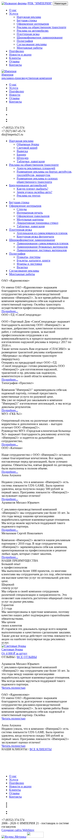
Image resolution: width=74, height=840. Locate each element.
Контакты (15, 64)
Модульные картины (30, 219)
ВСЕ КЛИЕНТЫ (41, 749)
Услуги (13, 88)
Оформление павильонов (33, 216)
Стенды (22, 209)
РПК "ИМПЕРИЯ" (40, 3)
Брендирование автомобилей (28, 185)
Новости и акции (20, 54)
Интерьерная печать (30, 212)
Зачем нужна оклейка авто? (34, 192)
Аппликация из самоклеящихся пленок (42, 233)
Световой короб (27, 147)
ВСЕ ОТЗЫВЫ (27, 657)
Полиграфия (25, 41)
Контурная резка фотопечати (35, 236)
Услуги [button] (13, 13)
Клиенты (15, 58)
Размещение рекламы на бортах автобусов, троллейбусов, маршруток (44, 173)
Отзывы (14, 61)
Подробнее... (10, 311)
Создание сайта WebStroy (18, 830)
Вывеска (22, 151)
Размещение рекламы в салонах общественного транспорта (37, 180)
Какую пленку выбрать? (32, 188)
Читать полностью (13, 687)
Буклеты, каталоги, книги (33, 260)
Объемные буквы (28, 144)
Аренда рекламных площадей (36, 168)
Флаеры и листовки (29, 263)
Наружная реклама (29, 17)
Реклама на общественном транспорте (41, 27)
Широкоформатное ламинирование (40, 37)
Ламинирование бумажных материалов (42, 246)
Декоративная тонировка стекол (37, 222)
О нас (13, 10)
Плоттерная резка (28, 34)
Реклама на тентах (28, 195)
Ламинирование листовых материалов (42, 250)
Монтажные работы (30, 47)
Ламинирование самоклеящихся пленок (42, 243)
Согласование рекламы (32, 44)
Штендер (22, 158)
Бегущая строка (27, 20)
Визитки (22, 267)
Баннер (21, 154)
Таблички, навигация (31, 161)
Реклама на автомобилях (33, 30)
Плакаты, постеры (28, 257)
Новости (14, 94)
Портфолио (16, 51)
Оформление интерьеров (33, 23)
